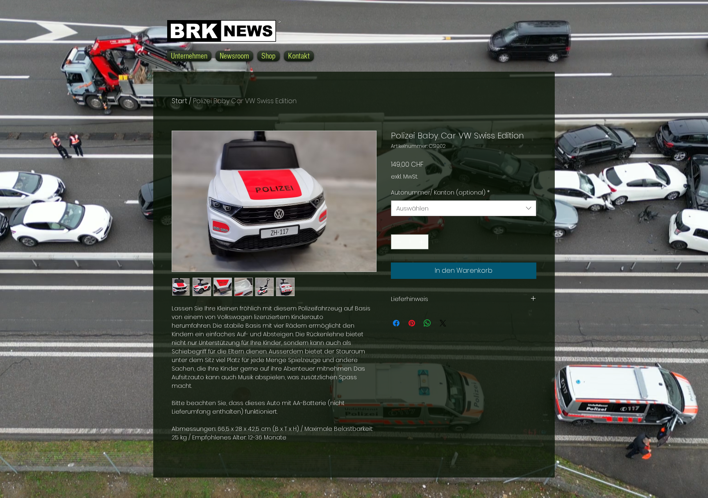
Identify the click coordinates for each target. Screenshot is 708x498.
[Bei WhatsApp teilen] (427, 323)
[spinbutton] (409, 242)
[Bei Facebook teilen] (396, 323)
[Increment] (422, 242)
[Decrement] (397, 242)
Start (179, 101)
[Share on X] (443, 323)
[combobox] (463, 208)
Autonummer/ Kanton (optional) (440, 193)
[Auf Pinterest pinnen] (412, 323)
